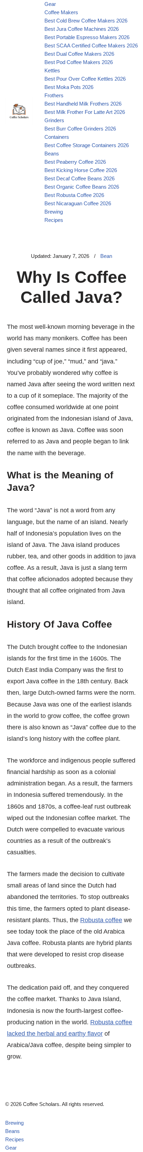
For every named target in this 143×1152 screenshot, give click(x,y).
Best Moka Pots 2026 (68, 87)
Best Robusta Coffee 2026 (74, 195)
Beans (51, 153)
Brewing (53, 212)
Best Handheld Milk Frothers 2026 (82, 104)
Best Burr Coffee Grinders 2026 (80, 129)
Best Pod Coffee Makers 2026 (78, 62)
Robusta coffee (101, 920)
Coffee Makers (61, 12)
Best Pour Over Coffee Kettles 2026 (85, 79)
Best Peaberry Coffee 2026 (75, 162)
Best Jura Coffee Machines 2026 (81, 29)
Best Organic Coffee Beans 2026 (81, 187)
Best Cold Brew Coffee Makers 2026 (85, 21)
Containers (56, 137)
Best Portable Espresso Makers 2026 (86, 37)
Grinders (54, 120)
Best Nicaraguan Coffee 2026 (77, 203)
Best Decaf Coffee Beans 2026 (79, 178)
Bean (106, 256)
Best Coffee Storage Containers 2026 (86, 145)
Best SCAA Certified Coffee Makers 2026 (91, 45)
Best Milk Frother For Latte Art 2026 (84, 112)
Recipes (53, 220)
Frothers (54, 95)
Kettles (52, 70)
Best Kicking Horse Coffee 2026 (80, 170)
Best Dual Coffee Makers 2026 (79, 54)
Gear (50, 4)
